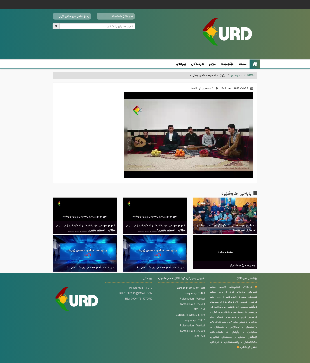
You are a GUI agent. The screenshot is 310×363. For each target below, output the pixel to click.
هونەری (235, 75)
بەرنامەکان (197, 64)
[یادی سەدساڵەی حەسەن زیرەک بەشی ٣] (85, 254)
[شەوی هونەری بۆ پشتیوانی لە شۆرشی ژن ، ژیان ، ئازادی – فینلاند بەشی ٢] (155, 216)
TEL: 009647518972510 (138, 299)
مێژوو (212, 64)
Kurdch (249, 75)
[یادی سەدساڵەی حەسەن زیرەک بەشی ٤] (155, 254)
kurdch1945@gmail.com (135, 293)
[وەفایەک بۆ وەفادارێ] (225, 252)
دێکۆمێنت (227, 64)
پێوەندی (181, 64)
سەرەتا (242, 64)
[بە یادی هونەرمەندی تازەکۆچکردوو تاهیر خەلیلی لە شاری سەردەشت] (225, 216)
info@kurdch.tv (140, 288)
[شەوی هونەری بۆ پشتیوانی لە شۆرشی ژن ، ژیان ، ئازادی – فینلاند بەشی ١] (85, 216)
